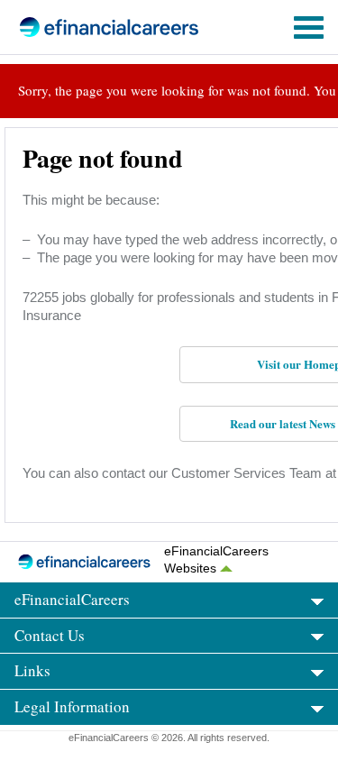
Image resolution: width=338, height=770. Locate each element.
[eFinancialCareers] (82, 27)
